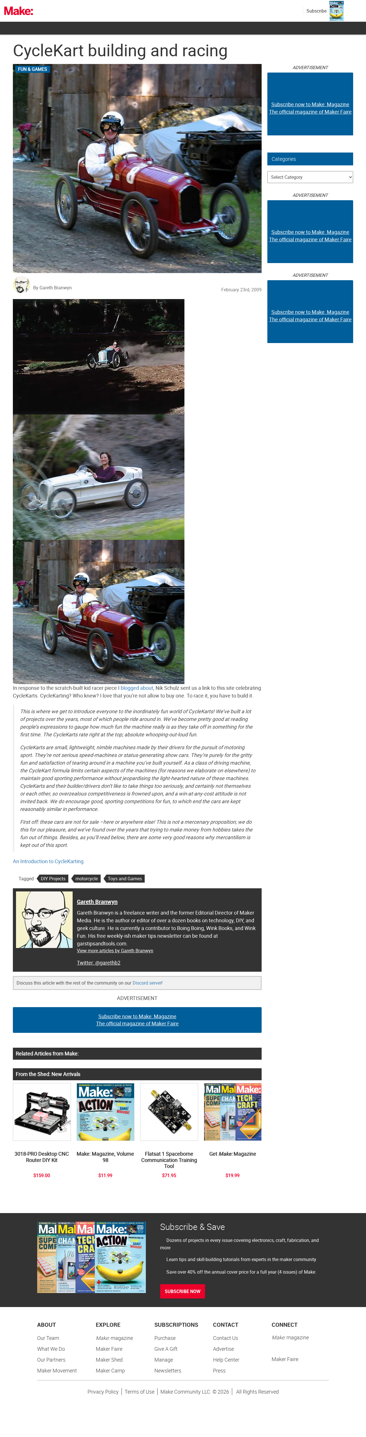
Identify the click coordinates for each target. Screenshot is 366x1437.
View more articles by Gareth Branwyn (115, 950)
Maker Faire (109, 1348)
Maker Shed (109, 1359)
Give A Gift (166, 1348)
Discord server (147, 983)
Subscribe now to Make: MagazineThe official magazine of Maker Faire (137, 1020)
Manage (163, 1359)
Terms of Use (139, 1391)
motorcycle (86, 878)
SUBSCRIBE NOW (182, 1291)
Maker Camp (110, 1370)
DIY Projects (53, 878)
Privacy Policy (103, 1391)
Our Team (48, 1337)
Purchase (165, 1337)
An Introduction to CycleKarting (48, 861)
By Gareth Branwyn (52, 287)
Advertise (223, 1348)
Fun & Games (32, 69)
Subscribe (317, 11)
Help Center (226, 1359)
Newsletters (167, 1370)
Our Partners (51, 1359)
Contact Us (225, 1337)
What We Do (51, 1348)
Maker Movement (57, 1370)
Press (219, 1370)
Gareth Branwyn (97, 901)
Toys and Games (125, 878)
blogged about (137, 687)
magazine (114, 1337)
